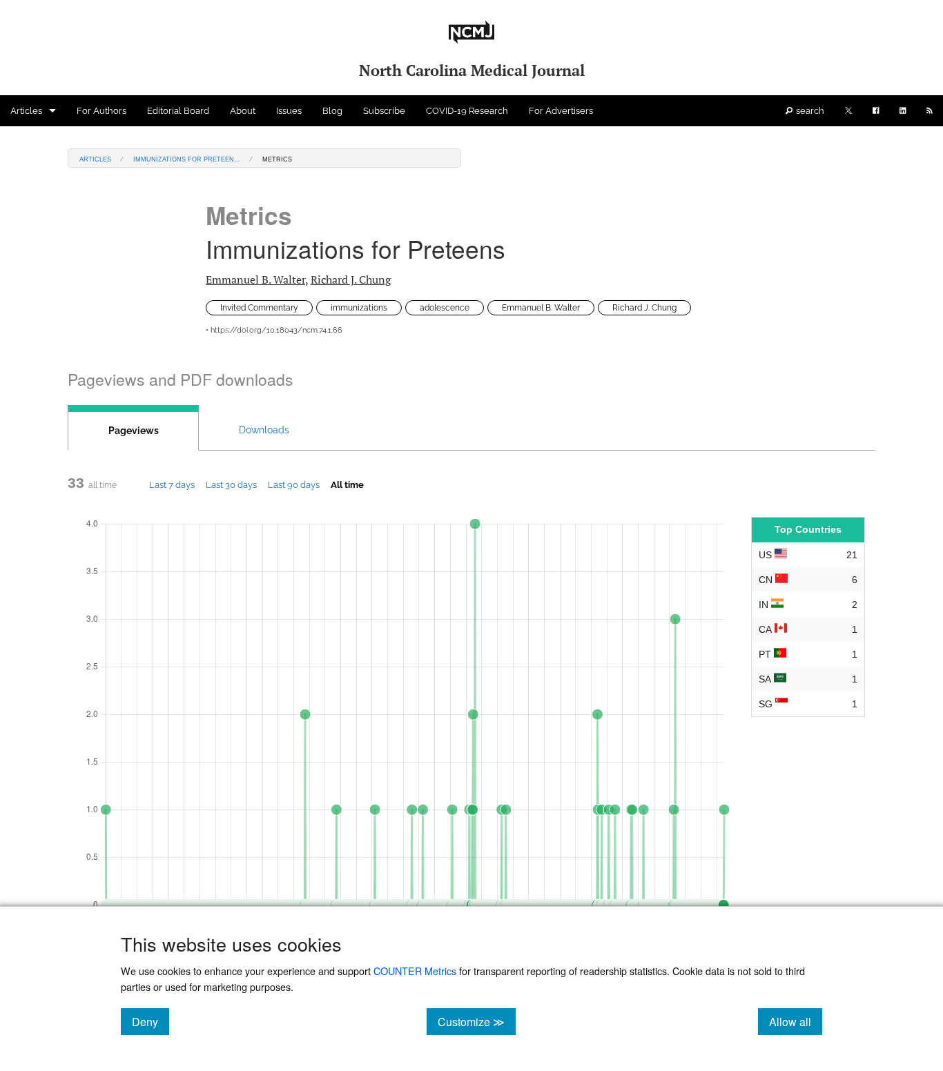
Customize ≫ (477, 1021)
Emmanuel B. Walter (255, 279)
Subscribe (384, 111)
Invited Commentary (259, 308)
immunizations (359, 308)
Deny (150, 1021)
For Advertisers (561, 111)
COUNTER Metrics (414, 970)
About (242, 111)
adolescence (444, 308)
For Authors (101, 111)
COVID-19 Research (467, 111)
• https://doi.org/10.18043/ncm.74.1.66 (274, 330)
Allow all (795, 1021)
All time (347, 484)
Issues (289, 111)
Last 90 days (294, 484)
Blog (332, 111)
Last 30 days (231, 484)
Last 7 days (172, 484)
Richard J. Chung (351, 279)
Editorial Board (178, 111)
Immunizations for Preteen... (186, 158)
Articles (26, 111)
